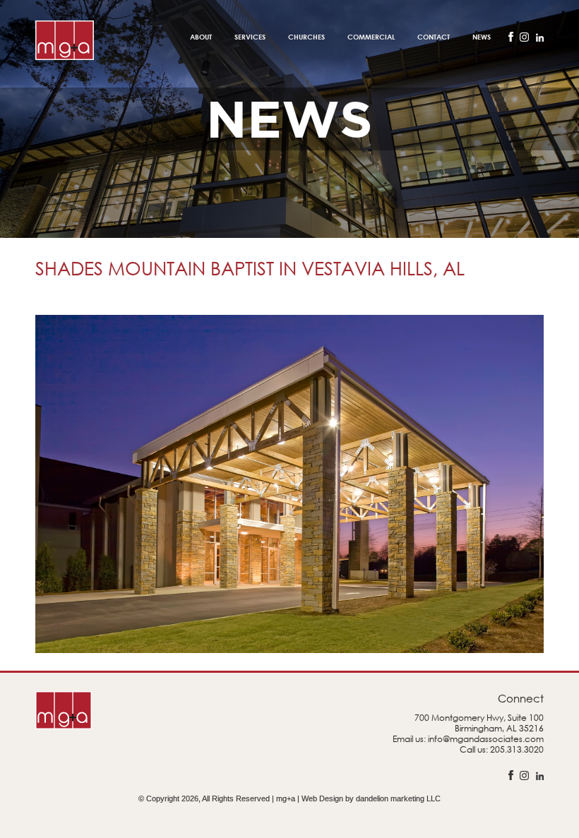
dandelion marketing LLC (398, 798)
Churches (306, 37)
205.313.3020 (517, 749)
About (201, 37)
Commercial (371, 37)
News (481, 37)
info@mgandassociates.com (486, 739)
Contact (433, 37)
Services (249, 37)
